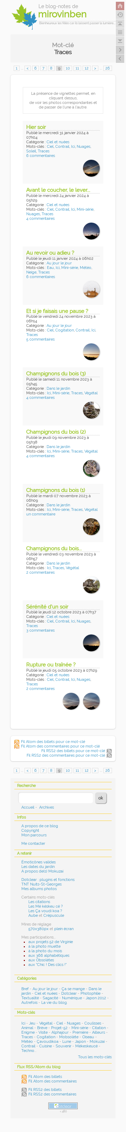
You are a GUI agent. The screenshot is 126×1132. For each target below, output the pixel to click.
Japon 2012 (96, 998)
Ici (73, 146)
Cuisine (45, 1046)
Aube (33, 915)
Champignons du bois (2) (56, 432)
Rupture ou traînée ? (51, 665)
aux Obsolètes (41, 960)
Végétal (91, 393)
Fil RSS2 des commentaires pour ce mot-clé (66, 755)
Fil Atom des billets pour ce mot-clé (53, 741)
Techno (27, 1050)
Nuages (83, 146)
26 (107, 68)
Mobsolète (68, 1037)
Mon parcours (34, 835)
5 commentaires (40, 339)
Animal (27, 1028)
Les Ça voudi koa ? (45, 911)
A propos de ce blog (39, 826)
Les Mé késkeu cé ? (45, 906)
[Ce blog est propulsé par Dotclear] (63, 1106)
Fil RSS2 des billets (45, 1089)
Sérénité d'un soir (47, 607)
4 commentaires (40, 218)
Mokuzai (97, 1041)
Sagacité (50, 998)
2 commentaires (40, 572)
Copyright (30, 830)
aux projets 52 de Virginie (50, 942)
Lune (66, 1041)
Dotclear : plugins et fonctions (48, 879)
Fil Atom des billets (45, 1076)
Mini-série (85, 209)
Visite (43, 1032)
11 (77, 68)
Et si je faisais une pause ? (57, 311)
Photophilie (90, 993)
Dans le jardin (58, 388)
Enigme (28, 1032)
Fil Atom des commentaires (52, 1081)
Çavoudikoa (47, 1041)
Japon (80, 1041)
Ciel (50, 146)
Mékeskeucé (86, 1046)
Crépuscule (53, 915)
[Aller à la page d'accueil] (120, 6)
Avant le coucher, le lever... (58, 190)
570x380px (38, 929)
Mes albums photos (39, 889)
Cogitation (64, 330)
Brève (42, 1028)
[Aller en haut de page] (120, 23)
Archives (46, 807)
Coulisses (92, 1023)
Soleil (31, 151)
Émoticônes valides (38, 862)
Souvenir (63, 1046)
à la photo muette (44, 946)
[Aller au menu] (120, 32)
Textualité (30, 998)
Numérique (72, 998)
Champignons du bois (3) (56, 373)
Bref (25, 989)
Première (80, 1032)
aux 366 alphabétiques (48, 955)
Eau (50, 267)
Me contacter (33, 843)
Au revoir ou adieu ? (50, 253)
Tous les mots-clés (95, 1057)
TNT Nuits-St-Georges (41, 884)
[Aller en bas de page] (120, 41)
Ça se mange (73, 989)
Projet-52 (59, 1028)
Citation (99, 1028)
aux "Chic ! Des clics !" (47, 964)
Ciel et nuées (58, 142)
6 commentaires (40, 155)
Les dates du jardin (38, 866)
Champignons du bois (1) (55, 490)
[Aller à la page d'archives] (120, 15)
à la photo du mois (45, 951)
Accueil (27, 807)
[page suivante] (120, 50)
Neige (31, 272)
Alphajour (60, 1032)
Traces (43, 151)
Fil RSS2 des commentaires (52, 1094)
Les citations (39, 902)
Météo (85, 267)
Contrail (62, 146)
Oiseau (88, 1037)
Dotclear (69, 993)
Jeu (32, 1023)
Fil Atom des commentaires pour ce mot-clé (60, 746)
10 (68, 68)
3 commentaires (40, 630)
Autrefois (29, 1002)
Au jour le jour (59, 263)
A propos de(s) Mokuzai (42, 871)
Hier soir (36, 127)
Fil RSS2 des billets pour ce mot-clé (73, 751)
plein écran (64, 929)
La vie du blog (54, 1002)
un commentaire (40, 514)
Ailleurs (98, 1032)
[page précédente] (120, 58)
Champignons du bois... (54, 548)
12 (87, 68)
